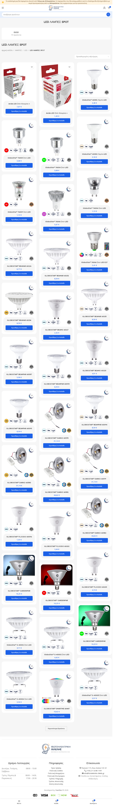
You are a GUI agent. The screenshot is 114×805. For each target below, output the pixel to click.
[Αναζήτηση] (108, 14)
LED (25, 50)
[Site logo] (56, 7)
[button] (19, 111)
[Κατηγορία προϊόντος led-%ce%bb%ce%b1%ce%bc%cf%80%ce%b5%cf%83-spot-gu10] (16, 33)
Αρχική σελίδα (7, 50)
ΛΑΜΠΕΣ (18, 50)
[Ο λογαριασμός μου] (104, 8)
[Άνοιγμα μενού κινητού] (3, 8)
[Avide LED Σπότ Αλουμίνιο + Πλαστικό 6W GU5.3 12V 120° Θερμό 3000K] (56, 86)
